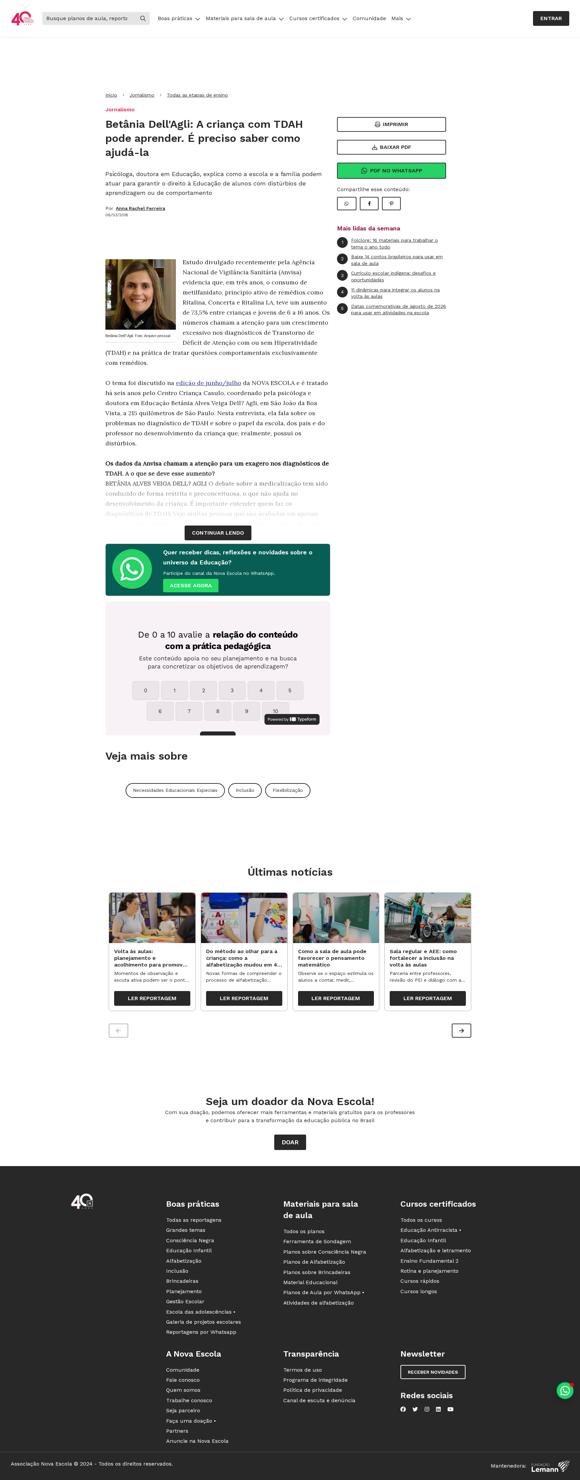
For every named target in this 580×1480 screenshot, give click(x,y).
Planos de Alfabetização (314, 1262)
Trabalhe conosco (189, 1400)
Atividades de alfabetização (318, 1303)
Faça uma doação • (191, 1421)
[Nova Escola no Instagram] (427, 1409)
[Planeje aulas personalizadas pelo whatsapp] (565, 1391)
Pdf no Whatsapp (396, 170)
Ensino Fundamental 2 (429, 1261)
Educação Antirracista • (430, 1230)
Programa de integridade (315, 1380)
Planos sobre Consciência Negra (324, 1252)
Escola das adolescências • (200, 1312)
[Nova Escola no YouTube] (450, 1409)
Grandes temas (185, 1230)
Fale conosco (183, 1380)
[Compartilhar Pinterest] (391, 203)
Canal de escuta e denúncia (319, 1400)
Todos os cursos (421, 1220)
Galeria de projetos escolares (203, 1322)
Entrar (551, 18)
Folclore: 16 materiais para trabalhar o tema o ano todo (390, 243)
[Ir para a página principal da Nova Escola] (22, 18)
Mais (397, 18)
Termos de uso (302, 1370)
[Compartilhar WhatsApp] (346, 203)
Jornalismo (142, 95)
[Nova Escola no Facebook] (403, 1409)
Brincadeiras (182, 1281)
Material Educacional (310, 1282)
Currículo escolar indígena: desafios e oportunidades (388, 276)
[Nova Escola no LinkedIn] (438, 1409)
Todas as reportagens (194, 1220)
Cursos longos (418, 1291)
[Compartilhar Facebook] (369, 203)
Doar (290, 1142)
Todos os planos (304, 1231)
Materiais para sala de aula (241, 18)
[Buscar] (143, 18)
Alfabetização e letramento (435, 1250)
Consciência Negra (190, 1240)
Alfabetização (183, 1261)
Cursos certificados (314, 18)
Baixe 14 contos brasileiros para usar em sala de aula (392, 260)
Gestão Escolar (185, 1301)
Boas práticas (175, 18)
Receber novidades (433, 1372)
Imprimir (395, 124)
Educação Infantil (189, 1250)
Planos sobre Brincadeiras (316, 1272)
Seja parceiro (183, 1410)
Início (111, 95)
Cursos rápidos (419, 1281)
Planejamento (184, 1291)
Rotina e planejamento (429, 1271)
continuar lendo (218, 533)
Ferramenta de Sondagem (317, 1241)
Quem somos (183, 1390)
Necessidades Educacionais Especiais (175, 790)
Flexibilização (288, 790)
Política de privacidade (312, 1390)
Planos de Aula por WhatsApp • (323, 1292)
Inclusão (245, 790)
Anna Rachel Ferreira (140, 208)
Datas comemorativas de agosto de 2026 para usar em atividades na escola (393, 310)
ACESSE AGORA (191, 585)
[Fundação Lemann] (550, 1466)
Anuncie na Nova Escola (197, 1441)
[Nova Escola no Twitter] (415, 1409)
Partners (177, 1431)
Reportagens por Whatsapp (201, 1332)
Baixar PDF (396, 147)
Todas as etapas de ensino (197, 95)
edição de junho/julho (208, 383)
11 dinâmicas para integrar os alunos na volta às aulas (390, 293)
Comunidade (369, 18)
